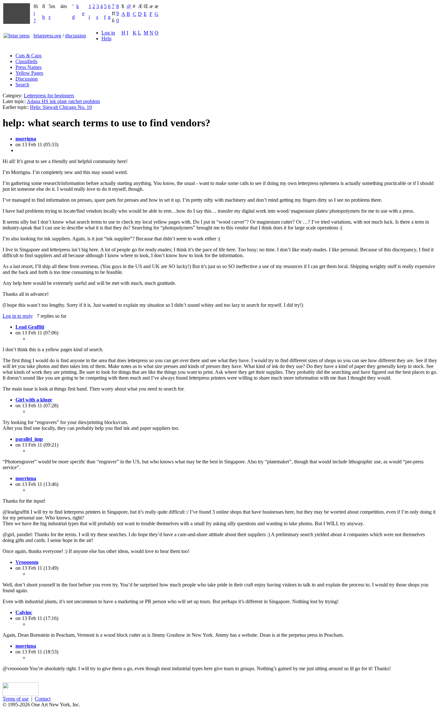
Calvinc (23, 612)
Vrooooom (26, 562)
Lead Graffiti (29, 327)
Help (106, 38)
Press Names (28, 67)
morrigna (25, 138)
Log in (108, 32)
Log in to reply (18, 316)
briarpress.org (47, 35)
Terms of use (16, 698)
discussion (75, 35)
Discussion (26, 79)
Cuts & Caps (28, 55)
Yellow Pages (29, 73)
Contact (43, 698)
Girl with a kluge (33, 399)
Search (22, 84)
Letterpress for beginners (49, 95)
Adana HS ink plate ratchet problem (63, 101)
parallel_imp (29, 439)
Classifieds (26, 61)
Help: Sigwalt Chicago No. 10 (61, 107)
